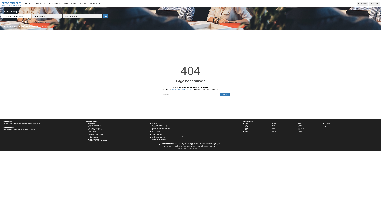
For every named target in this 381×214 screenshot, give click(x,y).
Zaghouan (327, 126)
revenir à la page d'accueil (182, 89)
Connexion (375, 4)
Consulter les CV (218, 145)
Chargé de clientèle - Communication (97, 133)
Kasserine (274, 125)
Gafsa (246, 131)
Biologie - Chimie (92, 131)
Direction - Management (94, 139)
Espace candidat (54, 4)
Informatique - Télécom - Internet (159, 125)
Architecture (91, 126)
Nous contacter (94, 4)
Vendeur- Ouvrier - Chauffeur (159, 139)
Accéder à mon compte (199, 143)
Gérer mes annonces (208, 145)
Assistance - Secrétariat (94, 128)
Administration (91, 123)
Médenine (274, 131)
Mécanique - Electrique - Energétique (161, 129)
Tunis (326, 125)
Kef (272, 126)
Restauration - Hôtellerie (157, 134)
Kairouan (274, 123)
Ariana (246, 123)
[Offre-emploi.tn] (11, 3)
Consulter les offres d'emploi (213, 143)
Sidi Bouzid (301, 128)
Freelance (154, 123)
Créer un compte (182, 143)
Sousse (300, 131)
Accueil (29, 4)
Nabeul (300, 125)
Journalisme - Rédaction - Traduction (161, 128)
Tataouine (327, 123)
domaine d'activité (24, 22)
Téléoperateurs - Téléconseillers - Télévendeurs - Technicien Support (168, 136)
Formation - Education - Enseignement (97, 140)
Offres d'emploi (39, 4)
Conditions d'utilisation (196, 146)
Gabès (246, 129)
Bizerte (246, 128)
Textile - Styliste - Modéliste (158, 137)
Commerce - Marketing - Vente (95, 134)
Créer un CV (190, 143)
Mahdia (273, 128)
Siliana (299, 129)
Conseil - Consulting (93, 137)
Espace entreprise (70, 4)
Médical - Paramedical (157, 131)
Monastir (300, 123)
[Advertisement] (190, 45)
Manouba (274, 129)
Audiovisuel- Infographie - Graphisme (97, 129)
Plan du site (206, 146)
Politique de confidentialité (184, 146)
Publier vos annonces (196, 145)
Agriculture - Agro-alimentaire (95, 125)
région (40, 22)
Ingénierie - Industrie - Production (160, 126)
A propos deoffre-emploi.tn (170, 146)
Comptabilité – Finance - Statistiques (97, 136)
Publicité (83, 4)
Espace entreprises (9, 127)
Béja (246, 125)
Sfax (299, 126)
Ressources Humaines (157, 133)
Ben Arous (247, 126)
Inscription (363, 4)
